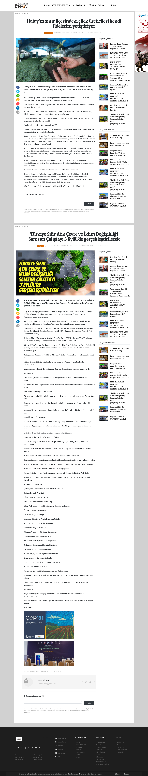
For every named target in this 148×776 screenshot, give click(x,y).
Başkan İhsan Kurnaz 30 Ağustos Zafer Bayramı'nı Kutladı (119, 46)
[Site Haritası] (36, 748)
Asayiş (78, 757)
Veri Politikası (19, 760)
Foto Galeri (62, 738)
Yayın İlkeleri (19, 757)
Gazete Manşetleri (102, 764)
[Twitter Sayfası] (19, 748)
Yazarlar (60, 746)
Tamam (126, 774)
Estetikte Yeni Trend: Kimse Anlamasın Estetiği (118, 107)
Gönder (88, 203)
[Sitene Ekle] (40, 748)
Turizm (79, 5)
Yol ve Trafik (100, 745)
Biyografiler (121, 747)
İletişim (60, 757)
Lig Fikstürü (100, 752)
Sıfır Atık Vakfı (77, 338)
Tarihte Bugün (101, 754)
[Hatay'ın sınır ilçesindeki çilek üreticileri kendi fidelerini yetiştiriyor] (55, 60)
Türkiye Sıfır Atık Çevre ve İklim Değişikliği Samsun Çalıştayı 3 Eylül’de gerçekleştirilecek (119, 119)
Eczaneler (99, 750)
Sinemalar (99, 757)
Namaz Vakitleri (101, 747)
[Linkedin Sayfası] (29, 748)
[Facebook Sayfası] (15, 748)
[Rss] (33, 748)
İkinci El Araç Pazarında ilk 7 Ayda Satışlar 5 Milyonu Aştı (119, 162)
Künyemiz (61, 753)
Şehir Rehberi (101, 762)
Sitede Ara (120, 742)
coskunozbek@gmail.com (47, 684)
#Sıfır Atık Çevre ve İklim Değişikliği (36, 671)
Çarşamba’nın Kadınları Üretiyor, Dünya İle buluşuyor (118, 153)
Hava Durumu (101, 742)
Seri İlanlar (100, 759)
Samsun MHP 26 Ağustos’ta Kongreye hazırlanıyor (118, 196)
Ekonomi (70, 5)
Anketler (120, 745)
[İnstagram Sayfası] (22, 748)
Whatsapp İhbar (37, 757)
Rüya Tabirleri (122, 750)
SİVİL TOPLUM (58, 5)
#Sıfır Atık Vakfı (55, 671)
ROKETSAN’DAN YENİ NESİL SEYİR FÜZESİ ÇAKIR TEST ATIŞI (119, 55)
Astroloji (120, 752)
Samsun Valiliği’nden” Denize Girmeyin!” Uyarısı (119, 87)
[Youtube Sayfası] (26, 748)
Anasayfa (18, 13)
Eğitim (101, 5)
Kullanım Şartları (38, 755)
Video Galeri (62, 742)
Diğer (113, 5)
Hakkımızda (19, 755)
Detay (118, 774)
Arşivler (60, 749)
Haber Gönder (37, 760)
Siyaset (47, 5)
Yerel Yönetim (90, 5)
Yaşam (25, 226)
